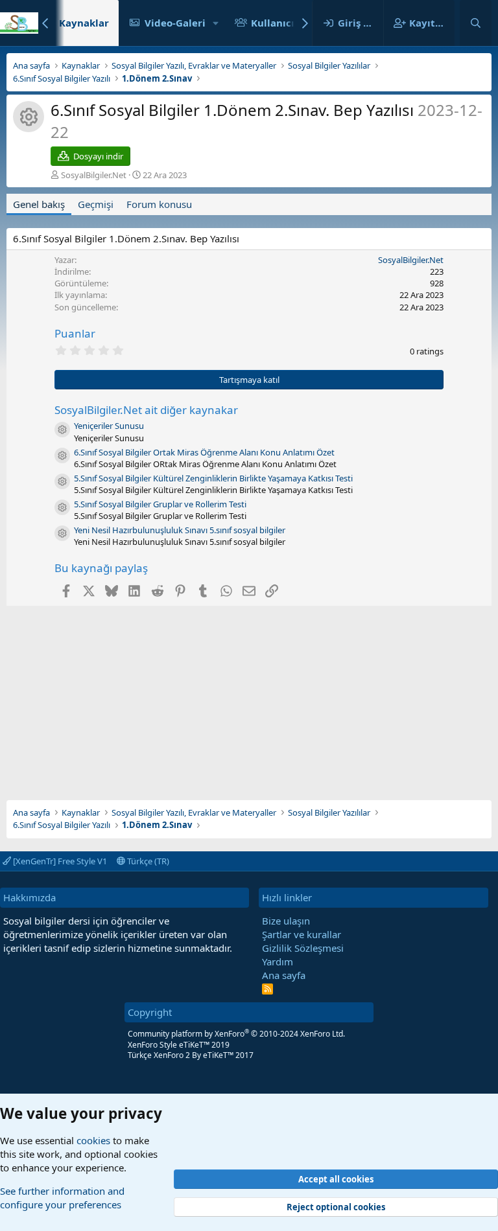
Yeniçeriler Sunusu (109, 425)
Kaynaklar (84, 22)
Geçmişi (95, 204)
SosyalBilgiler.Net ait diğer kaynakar (146, 409)
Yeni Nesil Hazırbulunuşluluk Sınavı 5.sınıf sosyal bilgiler (179, 530)
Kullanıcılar (279, 22)
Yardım (277, 961)
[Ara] (476, 23)
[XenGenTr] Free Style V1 (59, 861)
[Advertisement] (249, 696)
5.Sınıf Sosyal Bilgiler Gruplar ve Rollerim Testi (160, 504)
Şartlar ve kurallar (301, 934)
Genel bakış (39, 204)
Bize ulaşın (286, 920)
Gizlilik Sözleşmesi (303, 947)
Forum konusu (159, 204)
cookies (93, 1140)
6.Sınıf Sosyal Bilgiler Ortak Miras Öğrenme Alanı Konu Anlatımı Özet (204, 452)
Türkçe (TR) (147, 861)
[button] (216, 23)
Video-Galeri (175, 22)
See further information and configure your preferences (62, 1197)
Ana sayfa (283, 975)
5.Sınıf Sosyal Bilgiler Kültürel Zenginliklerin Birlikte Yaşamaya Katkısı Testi (213, 478)
